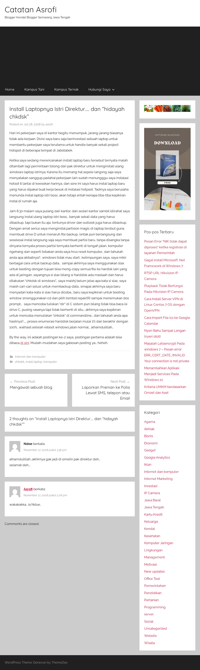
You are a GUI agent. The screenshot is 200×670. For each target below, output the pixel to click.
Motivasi (150, 564)
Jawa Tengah (154, 507)
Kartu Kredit (153, 514)
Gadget (150, 450)
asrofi (49, 124)
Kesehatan (152, 536)
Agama (149, 422)
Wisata (149, 643)
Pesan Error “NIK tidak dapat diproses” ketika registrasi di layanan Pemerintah (165, 247)
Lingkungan (153, 550)
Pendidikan (153, 593)
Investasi (150, 486)
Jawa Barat (152, 500)
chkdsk (19, 362)
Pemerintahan (155, 586)
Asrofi (28, 489)
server (149, 614)
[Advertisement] (100, 54)
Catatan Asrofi (31, 9)
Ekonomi (151, 443)
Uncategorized (155, 628)
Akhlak (149, 429)
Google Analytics (157, 457)
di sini (24, 343)
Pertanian (151, 600)
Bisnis (148, 436)
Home (9, 89)
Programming (155, 607)
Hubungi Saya (99, 89)
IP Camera (152, 493)
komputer (50, 362)
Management (154, 557)
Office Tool (152, 579)
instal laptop (34, 362)
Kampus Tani (34, 89)
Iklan (147, 464)
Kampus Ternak (66, 89)
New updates (154, 571)
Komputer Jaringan (158, 543)
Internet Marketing (158, 479)
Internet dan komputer (30, 356)
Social (148, 621)
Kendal (149, 529)
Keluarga (151, 521)
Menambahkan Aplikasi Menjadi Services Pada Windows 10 (161, 374)
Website (150, 636)
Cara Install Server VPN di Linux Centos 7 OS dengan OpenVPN (164, 305)
